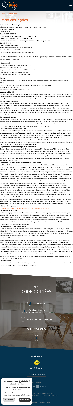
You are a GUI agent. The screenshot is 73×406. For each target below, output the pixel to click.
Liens (43, 395)
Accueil (3, 13)
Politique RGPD (53, 395)
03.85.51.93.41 (40, 303)
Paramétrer (9, 400)
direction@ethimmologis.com (39, 319)
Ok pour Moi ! (24, 400)
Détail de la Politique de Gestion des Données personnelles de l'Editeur (24, 208)
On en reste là (23, 380)
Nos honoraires (36, 395)
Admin (47, 395)
